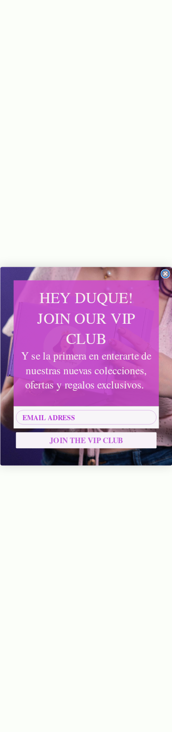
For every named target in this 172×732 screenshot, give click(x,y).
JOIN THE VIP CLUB (86, 439)
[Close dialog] (165, 273)
